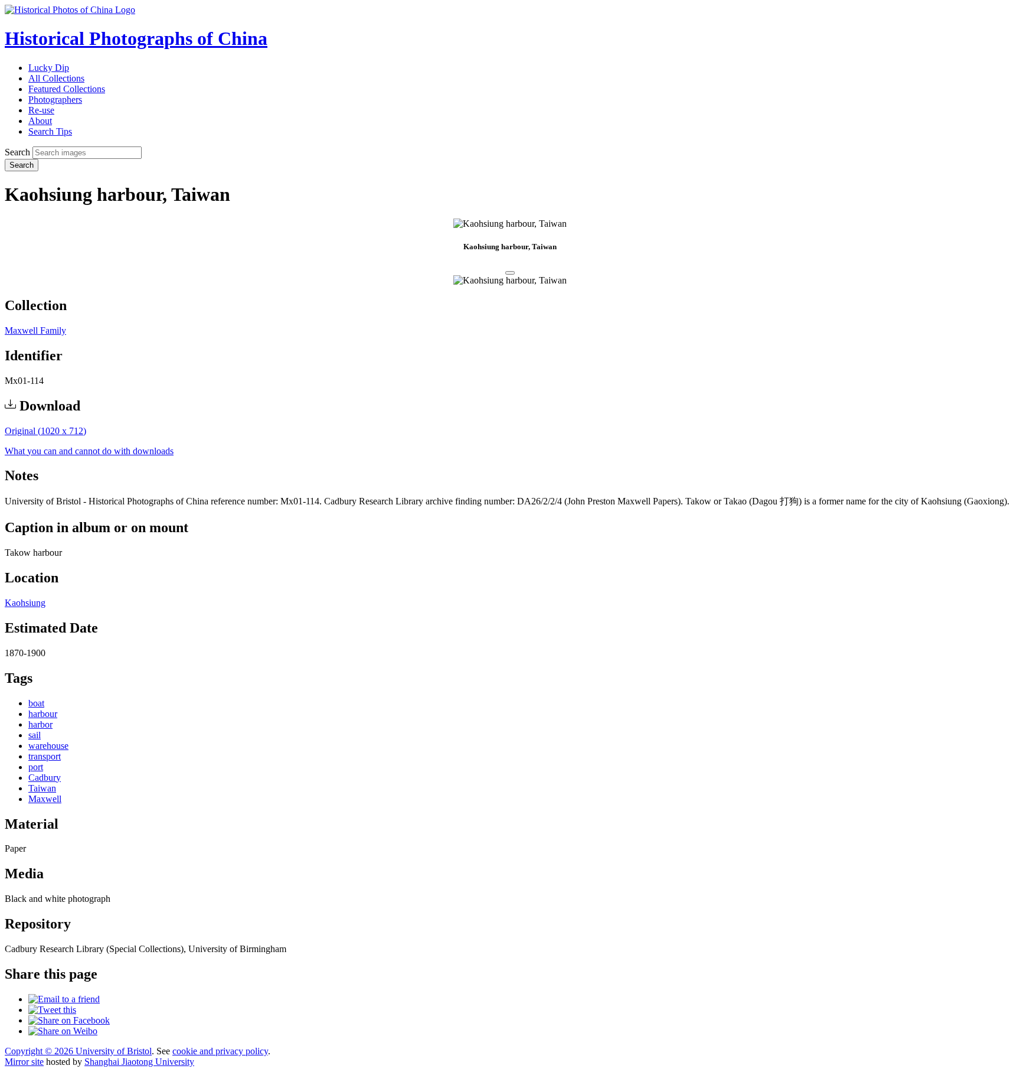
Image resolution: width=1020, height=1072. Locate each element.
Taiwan (42, 788)
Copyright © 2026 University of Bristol (78, 1051)
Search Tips (50, 131)
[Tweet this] (52, 1010)
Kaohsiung (25, 603)
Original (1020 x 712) (45, 431)
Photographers (55, 100)
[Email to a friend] (64, 999)
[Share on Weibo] (62, 1031)
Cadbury (44, 778)
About (40, 121)
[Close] (510, 273)
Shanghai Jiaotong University (139, 1062)
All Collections (56, 78)
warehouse (48, 746)
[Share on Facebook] (69, 1020)
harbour (42, 714)
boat (36, 703)
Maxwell (44, 799)
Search (17, 152)
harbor (40, 724)
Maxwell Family (35, 330)
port (35, 767)
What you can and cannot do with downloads (89, 451)
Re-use (41, 110)
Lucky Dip (48, 68)
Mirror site (24, 1062)
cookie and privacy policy (220, 1051)
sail (34, 735)
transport (44, 756)
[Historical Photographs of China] (70, 10)
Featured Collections (66, 89)
